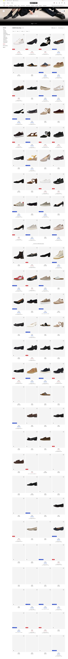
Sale (17, 31)
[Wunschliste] (61, 2)
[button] (54, 28)
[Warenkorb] (64, 2)
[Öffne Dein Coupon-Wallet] (54, 2)
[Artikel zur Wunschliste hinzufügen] (23, 34)
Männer (35, 23)
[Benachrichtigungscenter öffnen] (59, 3)
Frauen (32, 23)
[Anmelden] (56, 2)
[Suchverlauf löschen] (64, 5)
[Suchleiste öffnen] (52, 5)
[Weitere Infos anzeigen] (19, 55)
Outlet (5, 0)
